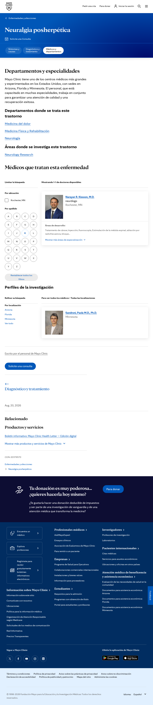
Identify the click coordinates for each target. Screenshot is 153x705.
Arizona (8, 309)
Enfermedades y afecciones (22, 18)
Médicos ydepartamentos (53, 50)
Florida (8, 314)
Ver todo (9, 323)
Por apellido (11, 208)
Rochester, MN (18, 200)
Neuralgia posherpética (37, 30)
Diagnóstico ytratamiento (32, 50)
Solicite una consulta (20, 366)
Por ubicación (12, 193)
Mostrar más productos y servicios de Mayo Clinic (33, 443)
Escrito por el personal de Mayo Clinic (26, 353)
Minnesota (10, 318)
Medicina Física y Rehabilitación (27, 131)
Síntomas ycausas (13, 50)
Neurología (12, 138)
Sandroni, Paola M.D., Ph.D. (81, 312)
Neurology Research (19, 154)
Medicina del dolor (18, 123)
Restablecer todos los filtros (21, 277)
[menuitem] (13, 50)
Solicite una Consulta (20, 38)
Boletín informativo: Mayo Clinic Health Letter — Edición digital (40, 436)
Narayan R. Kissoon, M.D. (79, 196)
